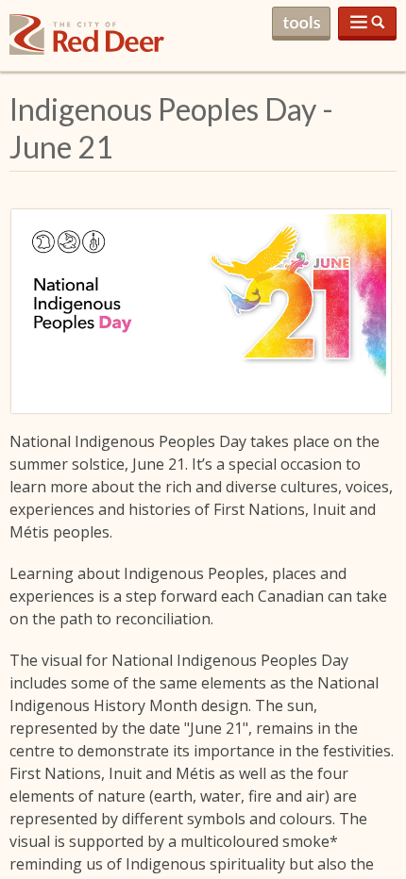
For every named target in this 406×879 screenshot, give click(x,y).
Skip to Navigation (367, 24)
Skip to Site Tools (301, 24)
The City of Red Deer (86, 49)
